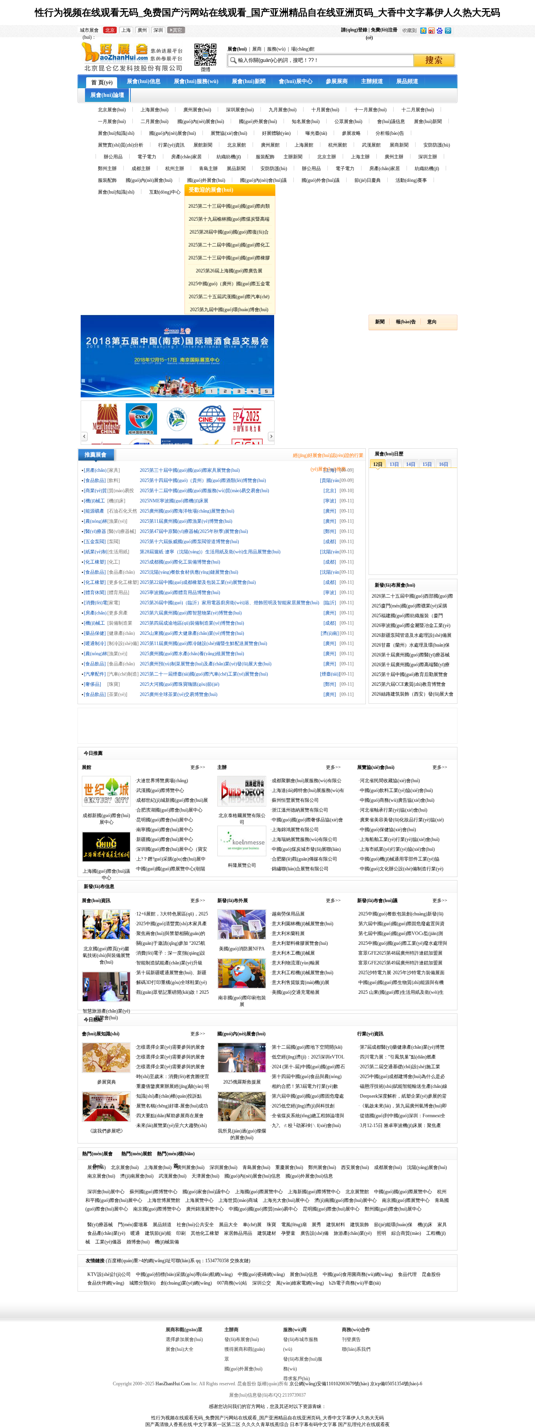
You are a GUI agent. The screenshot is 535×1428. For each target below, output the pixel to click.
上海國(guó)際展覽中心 (259, 1191)
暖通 (135, 1233)
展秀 (316, 1224)
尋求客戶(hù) (296, 1378)
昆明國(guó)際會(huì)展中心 (331, 1209)
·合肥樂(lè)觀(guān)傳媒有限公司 (303, 859)
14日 (411, 464)
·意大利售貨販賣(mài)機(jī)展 (299, 982)
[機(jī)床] (116, 500)
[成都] (330, 541)
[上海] (330, 470)
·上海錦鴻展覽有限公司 (294, 829)
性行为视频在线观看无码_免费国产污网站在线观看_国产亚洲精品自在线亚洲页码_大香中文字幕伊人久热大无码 (267, 12)
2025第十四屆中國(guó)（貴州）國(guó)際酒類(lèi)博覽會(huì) (203, 480)
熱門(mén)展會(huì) (97, 1155)
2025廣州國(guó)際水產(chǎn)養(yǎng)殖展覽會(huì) (192, 653)
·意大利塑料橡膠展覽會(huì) (299, 943)
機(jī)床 (425, 1224)
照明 (381, 1233)
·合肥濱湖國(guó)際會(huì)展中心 (168, 810)
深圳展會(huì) (223, 1167)
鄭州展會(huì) (322, 1167)
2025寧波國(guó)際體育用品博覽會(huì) (180, 592)
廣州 (142, 30)
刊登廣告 (351, 1339)
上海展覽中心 (199, 1200)
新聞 (380, 321)
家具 (442, 1224)
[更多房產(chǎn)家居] (118, 612)
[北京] (330, 490)
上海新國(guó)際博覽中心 (314, 1191)
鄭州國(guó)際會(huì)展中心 (393, 1209)
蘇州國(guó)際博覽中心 (153, 1191)
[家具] (113, 470)
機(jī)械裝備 (167, 1242)
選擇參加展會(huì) (184, 1339)
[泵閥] (113, 541)
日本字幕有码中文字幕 (313, 1424)
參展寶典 (106, 1082)
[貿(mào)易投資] (120, 490)
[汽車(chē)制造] (123, 673)
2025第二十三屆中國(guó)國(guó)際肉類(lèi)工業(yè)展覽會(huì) (229, 207)
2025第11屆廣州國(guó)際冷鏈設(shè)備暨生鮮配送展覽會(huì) (203, 643)
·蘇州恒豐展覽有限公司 (294, 800)
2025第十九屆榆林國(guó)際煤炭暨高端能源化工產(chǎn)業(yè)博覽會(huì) (229, 220)
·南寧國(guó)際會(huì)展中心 (164, 829)
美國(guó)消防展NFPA (242, 948)
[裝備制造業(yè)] (119, 622)
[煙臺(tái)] (330, 673)
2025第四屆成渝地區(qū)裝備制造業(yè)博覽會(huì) (192, 622)
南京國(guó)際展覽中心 (406, 1200)
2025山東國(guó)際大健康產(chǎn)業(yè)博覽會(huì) (192, 633)
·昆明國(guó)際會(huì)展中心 (164, 820)
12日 (378, 464)
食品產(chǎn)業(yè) (106, 1233)
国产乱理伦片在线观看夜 (364, 1424)
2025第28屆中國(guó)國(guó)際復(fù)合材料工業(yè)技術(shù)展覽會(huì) (229, 233)
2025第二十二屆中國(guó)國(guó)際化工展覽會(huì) (229, 246)
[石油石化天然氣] (122, 510)
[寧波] (330, 500)
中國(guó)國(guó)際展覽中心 (403, 1191)
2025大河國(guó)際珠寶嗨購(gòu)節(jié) (179, 684)
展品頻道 (162, 1224)
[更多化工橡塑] (123, 582)
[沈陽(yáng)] (330, 551)
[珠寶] (113, 684)
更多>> (197, 767)
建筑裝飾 (359, 1224)
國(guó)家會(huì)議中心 (206, 1191)
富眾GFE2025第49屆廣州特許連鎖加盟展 (400, 963)
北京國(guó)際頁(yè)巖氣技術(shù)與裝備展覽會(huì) (106, 955)
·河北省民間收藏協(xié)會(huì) (389, 780)
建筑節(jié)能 (158, 1233)
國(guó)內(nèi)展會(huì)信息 (252, 1176)
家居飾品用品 (238, 1233)
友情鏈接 (95, 1260)
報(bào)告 (406, 321)
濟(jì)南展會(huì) (137, 1176)
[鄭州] (330, 531)
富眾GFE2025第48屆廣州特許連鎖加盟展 (400, 953)
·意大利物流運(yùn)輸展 (295, 963)
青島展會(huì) (256, 1167)
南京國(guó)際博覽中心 (157, 1209)
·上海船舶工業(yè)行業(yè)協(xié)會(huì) (398, 839)
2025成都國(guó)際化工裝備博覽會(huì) (180, 561)
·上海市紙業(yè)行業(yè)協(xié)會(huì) (396, 849)
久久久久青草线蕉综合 (265, 1424)
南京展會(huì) (101, 1176)
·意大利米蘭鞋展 (287, 933)
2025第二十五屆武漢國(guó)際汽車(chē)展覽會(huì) (229, 298)
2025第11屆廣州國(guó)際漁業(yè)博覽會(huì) (186, 521)
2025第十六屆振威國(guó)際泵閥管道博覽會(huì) (189, 541)
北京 (110, 30)
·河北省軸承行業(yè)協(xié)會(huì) (392, 810)
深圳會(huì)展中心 (106, 1191)
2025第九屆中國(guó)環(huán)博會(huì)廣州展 (229, 311)
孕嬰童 (288, 1233)
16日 (443, 464)
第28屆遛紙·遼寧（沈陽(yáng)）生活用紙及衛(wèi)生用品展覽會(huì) (210, 551)
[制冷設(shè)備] (123, 643)
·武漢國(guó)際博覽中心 (159, 790)
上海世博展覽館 (163, 1200)
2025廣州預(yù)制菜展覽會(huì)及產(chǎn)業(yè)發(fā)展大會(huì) (205, 663)
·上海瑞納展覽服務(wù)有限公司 (303, 839)
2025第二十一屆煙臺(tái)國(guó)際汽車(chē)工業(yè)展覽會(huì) (204, 673)
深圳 (158, 30)
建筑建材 (266, 1233)
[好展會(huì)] (149, 71)
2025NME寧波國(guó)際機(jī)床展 (174, 500)
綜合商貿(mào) (406, 1233)
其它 (176, 30)
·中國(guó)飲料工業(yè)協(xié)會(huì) (395, 790)
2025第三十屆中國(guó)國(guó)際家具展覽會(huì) (190, 470)
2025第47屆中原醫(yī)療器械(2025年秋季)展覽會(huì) (194, 531)
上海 (126, 30)
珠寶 (271, 1224)
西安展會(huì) (355, 1167)
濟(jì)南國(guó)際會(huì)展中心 (345, 1200)
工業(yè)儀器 (108, 1242)
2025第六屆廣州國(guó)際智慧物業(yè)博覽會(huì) (191, 612)
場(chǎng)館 (302, 49)
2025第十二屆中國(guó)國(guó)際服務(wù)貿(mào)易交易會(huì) (204, 490)
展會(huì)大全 (179, 1349)
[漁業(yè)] (117, 521)
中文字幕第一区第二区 (216, 1424)
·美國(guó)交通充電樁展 (295, 992)
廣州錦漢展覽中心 (205, 1209)
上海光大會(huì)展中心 (286, 1200)
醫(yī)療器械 (100, 1224)
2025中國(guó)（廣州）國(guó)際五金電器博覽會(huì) (229, 285)
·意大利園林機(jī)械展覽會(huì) (301, 923)
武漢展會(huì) (172, 1176)
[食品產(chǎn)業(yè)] (121, 571)
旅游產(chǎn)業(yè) (353, 1233)
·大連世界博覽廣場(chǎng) (161, 780)
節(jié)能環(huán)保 (393, 1224)
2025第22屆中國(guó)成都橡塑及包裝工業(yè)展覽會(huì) (198, 582)
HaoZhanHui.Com (172, 1383)
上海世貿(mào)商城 (238, 1200)
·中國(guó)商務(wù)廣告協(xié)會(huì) (396, 800)
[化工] (113, 561)
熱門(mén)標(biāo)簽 (176, 1155)
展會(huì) (96, 1167)
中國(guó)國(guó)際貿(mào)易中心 (263, 1209)
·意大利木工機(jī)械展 (292, 953)
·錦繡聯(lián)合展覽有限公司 (299, 869)
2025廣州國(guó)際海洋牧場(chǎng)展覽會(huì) (187, 510)
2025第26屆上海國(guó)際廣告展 (229, 271)
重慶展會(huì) (289, 1167)
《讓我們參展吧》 (106, 1131)
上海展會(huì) (158, 1167)
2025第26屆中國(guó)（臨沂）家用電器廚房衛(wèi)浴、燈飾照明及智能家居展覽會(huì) (229, 602)
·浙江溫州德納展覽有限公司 (299, 810)
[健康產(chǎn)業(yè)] (121, 633)
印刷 (181, 1233)
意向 (432, 321)
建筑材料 (335, 1224)
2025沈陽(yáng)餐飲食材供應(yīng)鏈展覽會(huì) (189, 571)
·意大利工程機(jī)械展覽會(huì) (301, 972)
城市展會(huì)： (89, 30)
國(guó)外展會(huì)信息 (309, 1176)
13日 (394, 464)
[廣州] (330, 510)
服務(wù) (276, 49)
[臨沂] (330, 602)
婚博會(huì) (138, 1242)
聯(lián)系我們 (356, 1349)
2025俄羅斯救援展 (242, 1082)
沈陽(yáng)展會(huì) (427, 1167)
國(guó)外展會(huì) (243, 1369)
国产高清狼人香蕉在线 (168, 1424)
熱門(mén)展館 (136, 1153)
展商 (257, 49)
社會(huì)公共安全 (195, 1224)
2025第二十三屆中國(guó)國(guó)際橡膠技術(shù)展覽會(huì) (229, 259)
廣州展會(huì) (190, 1167)
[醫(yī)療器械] (121, 531)
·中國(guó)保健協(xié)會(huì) (387, 829)
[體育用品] (118, 592)
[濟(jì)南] (330, 633)
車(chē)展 (252, 1224)
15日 (427, 464)
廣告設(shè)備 (314, 1233)
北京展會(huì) (125, 1167)
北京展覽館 (357, 1191)
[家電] (113, 602)
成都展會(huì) (388, 1167)
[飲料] (113, 480)
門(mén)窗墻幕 (133, 1224)
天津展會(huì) (205, 1176)
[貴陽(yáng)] (330, 480)
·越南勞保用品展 (287, 914)
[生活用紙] (118, 551)
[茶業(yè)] (117, 694)
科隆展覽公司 (242, 865)
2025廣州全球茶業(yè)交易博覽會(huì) (178, 694)
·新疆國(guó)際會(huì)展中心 (164, 839)
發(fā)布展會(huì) (241, 1339)
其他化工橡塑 (205, 1233)
